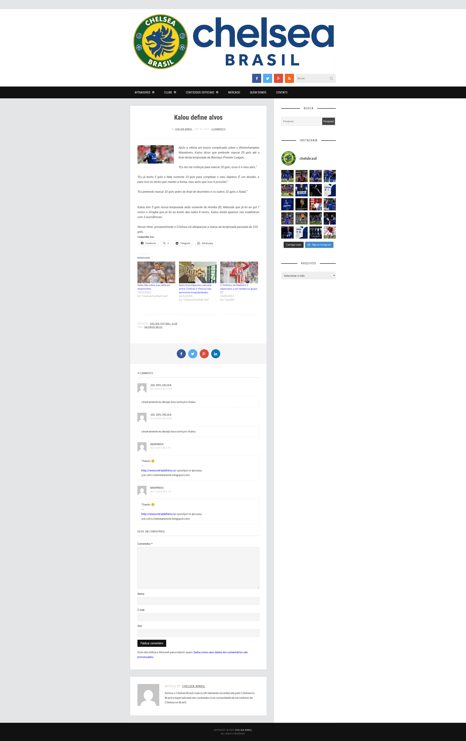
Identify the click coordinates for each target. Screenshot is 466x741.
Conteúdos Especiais (200, 92)
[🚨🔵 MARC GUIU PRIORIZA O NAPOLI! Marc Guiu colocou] (287, 204)
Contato (281, 92)
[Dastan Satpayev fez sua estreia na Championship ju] (330, 232)
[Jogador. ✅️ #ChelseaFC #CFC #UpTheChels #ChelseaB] (330, 176)
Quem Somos (258, 92)
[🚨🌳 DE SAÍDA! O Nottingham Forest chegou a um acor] (301, 218)
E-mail (140, 610)
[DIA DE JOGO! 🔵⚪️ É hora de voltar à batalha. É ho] (301, 232)
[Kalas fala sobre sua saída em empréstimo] (156, 272)
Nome (140, 594)
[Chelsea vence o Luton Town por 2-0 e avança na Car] (287, 190)
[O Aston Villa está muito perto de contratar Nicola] (330, 204)
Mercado (234, 92)
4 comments (218, 129)
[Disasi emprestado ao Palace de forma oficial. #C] (315, 204)
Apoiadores (142, 92)
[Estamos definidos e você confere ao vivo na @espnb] (315, 190)
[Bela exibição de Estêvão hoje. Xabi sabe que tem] (287, 176)
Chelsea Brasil (183, 129)
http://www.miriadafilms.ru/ (158, 470)
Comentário (145, 544)
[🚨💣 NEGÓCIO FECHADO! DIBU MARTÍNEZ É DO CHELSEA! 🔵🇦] (301, 190)
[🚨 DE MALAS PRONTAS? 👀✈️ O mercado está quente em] (315, 232)
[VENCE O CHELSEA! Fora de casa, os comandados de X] (315, 218)
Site (139, 626)
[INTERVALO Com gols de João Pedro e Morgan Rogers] (330, 218)
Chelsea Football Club (163, 323)
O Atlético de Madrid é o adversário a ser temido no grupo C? (238, 288)
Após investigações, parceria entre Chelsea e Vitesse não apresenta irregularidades (195, 288)
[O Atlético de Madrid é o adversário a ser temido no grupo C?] (239, 272)
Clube (168, 92)
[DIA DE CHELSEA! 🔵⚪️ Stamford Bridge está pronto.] (330, 190)
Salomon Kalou (153, 327)
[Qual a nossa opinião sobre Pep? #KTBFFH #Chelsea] (315, 176)
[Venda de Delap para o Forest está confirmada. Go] (301, 204)
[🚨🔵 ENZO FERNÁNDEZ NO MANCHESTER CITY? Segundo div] (287, 218)
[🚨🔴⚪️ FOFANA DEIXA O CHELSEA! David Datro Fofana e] (301, 176)
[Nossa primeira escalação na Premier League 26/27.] (287, 232)
